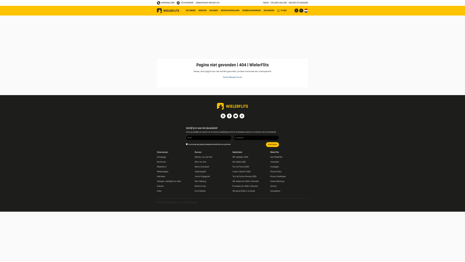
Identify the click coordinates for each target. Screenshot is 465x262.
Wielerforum (162, 167)
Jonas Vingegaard (202, 177)
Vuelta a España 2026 (241, 172)
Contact (273, 186)
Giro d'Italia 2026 (239, 162)
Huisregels (274, 167)
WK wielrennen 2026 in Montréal (245, 181)
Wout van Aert (200, 162)
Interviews (161, 177)
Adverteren (274, 162)
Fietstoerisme (187, 3)
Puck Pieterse (200, 191)
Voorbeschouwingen (251, 11)
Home (225, 77)
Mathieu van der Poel (203, 157)
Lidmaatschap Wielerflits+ (207, 3)
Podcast (160, 186)
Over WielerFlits (276, 157)
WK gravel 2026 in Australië (243, 191)
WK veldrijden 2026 (240, 157)
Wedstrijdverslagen (230, 11)
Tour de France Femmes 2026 (244, 177)
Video (159, 191)
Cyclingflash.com (279, 3)
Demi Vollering (200, 181)
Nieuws (232, 77)
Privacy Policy (276, 172)
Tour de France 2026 (240, 167)
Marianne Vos (200, 186)
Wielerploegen (162, 172)
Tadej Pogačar (200, 172)
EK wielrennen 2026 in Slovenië (245, 186)
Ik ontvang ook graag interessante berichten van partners (209, 144)
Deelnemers (269, 11)
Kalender (213, 11)
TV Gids (284, 11)
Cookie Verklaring (277, 181)
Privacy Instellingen (278, 177)
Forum (266, 3)
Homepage (161, 157)
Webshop (202, 11)
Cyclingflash (275, 191)
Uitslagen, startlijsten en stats (169, 181)
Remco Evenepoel (202, 167)
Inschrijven (272, 145)
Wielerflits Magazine (298, 3)
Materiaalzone (168, 3)
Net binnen (191, 11)
